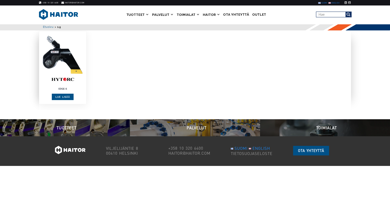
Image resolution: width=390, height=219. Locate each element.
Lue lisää (62, 96)
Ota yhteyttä (236, 14)
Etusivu (48, 26)
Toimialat (186, 14)
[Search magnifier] (348, 14)
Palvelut (160, 14)
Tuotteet (135, 14)
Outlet (259, 14)
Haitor (209, 14)
